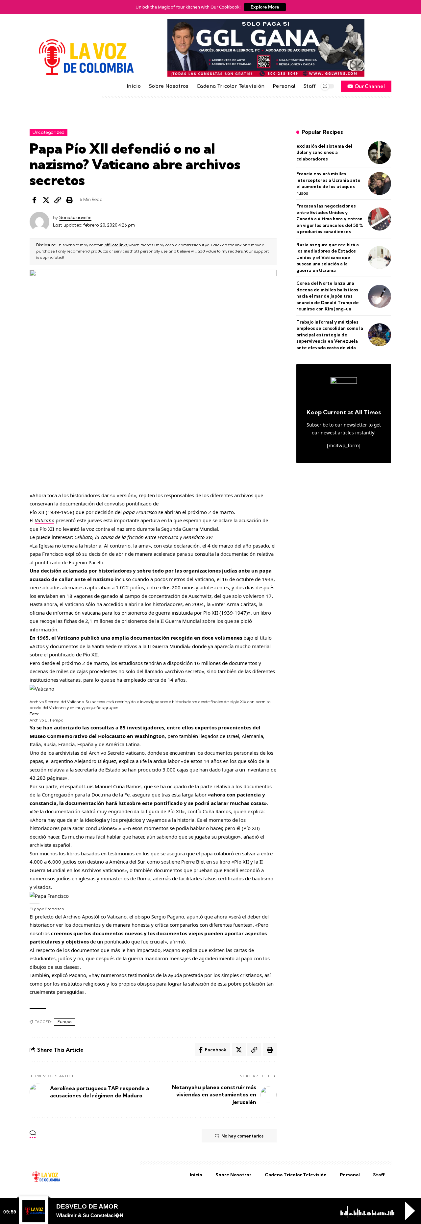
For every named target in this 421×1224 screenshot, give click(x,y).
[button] (57, 200)
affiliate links (116, 245)
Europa (65, 1022)
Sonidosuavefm (75, 217)
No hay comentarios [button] (242, 1135)
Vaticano (44, 520)
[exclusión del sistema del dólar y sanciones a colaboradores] (379, 152)
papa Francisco (140, 512)
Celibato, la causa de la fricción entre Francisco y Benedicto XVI (143, 537)
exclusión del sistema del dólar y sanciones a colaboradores (324, 152)
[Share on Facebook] (34, 200)
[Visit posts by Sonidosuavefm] (39, 222)
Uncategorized (48, 132)
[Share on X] (46, 200)
